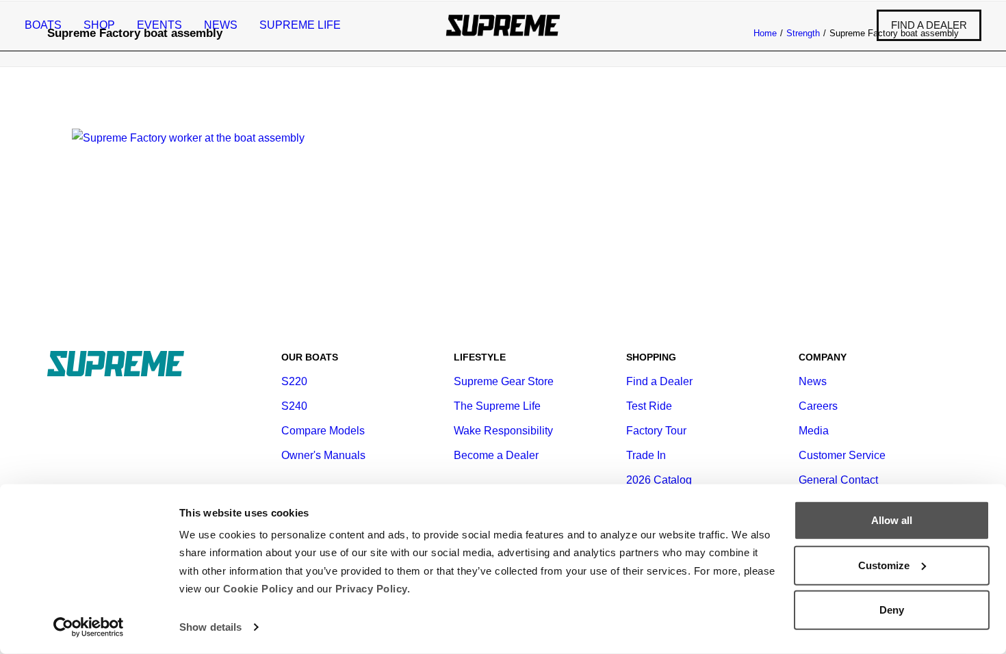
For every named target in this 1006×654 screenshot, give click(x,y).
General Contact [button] (838, 480)
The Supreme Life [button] (497, 406)
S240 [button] (294, 406)
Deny (891, 610)
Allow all (891, 520)
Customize (884, 565)
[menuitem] (48, 25)
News (220, 25)
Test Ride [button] (649, 406)
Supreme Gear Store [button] (504, 381)
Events (159, 25)
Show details (210, 627)
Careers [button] (818, 406)
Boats (43, 25)
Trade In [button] (646, 455)
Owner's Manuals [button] (323, 455)
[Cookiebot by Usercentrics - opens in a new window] (89, 627)
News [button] (813, 381)
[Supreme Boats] (503, 25)
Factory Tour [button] (656, 430)
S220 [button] (294, 381)
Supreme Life (300, 25)
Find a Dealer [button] (659, 381)
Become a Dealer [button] (496, 455)
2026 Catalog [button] (659, 480)
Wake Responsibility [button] (503, 430)
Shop (99, 25)
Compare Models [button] (323, 430)
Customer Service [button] (842, 455)
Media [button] (814, 430)
